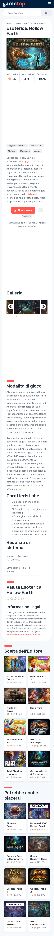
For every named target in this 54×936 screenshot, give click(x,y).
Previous (11, 306)
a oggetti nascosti (32, 161)
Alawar (37, 151)
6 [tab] (37, 316)
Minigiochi (25, 151)
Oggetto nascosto (38, 23)
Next (43, 306)
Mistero (11, 151)
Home (9, 23)
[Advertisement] (27, 112)
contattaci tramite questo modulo (23, 634)
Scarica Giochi (21, 23)
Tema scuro (36, 145)
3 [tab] (25, 316)
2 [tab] (20, 316)
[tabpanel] (27, 307)
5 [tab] (33, 316)
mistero (30, 194)
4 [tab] (29, 316)
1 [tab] (16, 316)
